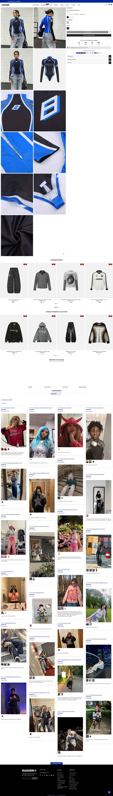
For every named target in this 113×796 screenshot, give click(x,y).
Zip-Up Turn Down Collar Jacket (96, 407)
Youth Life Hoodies (66, 569)
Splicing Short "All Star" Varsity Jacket (41, 526)
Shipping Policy (72, 781)
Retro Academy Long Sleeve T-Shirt (99, 299)
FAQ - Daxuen (72, 779)
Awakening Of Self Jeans (70, 351)
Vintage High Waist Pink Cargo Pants (69, 509)
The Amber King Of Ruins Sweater (99, 351)
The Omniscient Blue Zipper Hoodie (42, 351)
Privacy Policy (72, 775)
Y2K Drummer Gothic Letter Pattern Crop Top (43, 407)
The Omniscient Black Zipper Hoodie (14, 351)
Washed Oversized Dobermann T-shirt (42, 692)
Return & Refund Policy (74, 782)
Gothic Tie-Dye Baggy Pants (14, 299)
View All (56, 307)
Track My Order (60, 775)
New (51, 5)
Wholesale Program (61, 781)
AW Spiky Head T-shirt (10, 407)
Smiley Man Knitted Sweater (96, 695)
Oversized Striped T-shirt (39, 592)
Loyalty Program (60, 777)
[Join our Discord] (46, 775)
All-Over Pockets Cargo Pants (68, 458)
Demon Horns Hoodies (66, 407)
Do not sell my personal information (62, 787)
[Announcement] (56, 1)
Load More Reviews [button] (56, 763)
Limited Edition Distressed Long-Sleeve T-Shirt (71, 299)
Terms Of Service (72, 773)
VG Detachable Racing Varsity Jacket (13, 676)
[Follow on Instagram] (44, 775)
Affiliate (59, 779)
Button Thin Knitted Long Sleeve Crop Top (99, 582)
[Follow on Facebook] (40, 775)
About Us (71, 777)
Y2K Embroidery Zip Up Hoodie (68, 711)
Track (79, 5)
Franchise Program (61, 782)
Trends (66, 5)
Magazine (59, 784)
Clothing (56, 5)
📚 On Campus (36, 5)
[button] (69, 8)
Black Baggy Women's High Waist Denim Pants (71, 659)
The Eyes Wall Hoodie (66, 623)
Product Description (73, 784)
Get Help (73, 5)
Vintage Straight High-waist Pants (97, 474)
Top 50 (61, 5)
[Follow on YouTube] (51, 775)
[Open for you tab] (109, 792)
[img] (56, 393)
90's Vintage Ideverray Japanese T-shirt (14, 463)
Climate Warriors (72, 786)
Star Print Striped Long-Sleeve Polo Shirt (42, 299)
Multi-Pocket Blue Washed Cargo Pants (42, 636)
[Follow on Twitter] (42, 775)
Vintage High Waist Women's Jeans (97, 529)
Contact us (59, 773)
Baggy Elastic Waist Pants (11, 623)
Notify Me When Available (89, 35)
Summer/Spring (45, 5)
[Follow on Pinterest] (49, 775)
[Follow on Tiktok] (53, 775)
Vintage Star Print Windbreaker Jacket (41, 473)
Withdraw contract (73, 788)
